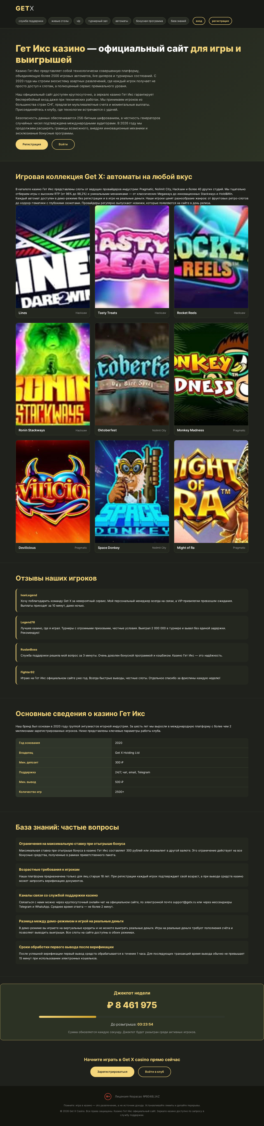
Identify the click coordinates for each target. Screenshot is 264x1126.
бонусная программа (149, 20)
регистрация (220, 20)
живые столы (60, 20)
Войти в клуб (154, 1071)
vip (78, 20)
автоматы (121, 20)
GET (25, 8)
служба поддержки (31, 20)
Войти (63, 144)
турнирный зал (97, 20)
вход (199, 20)
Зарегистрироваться (112, 1071)
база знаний (178, 20)
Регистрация (32, 144)
